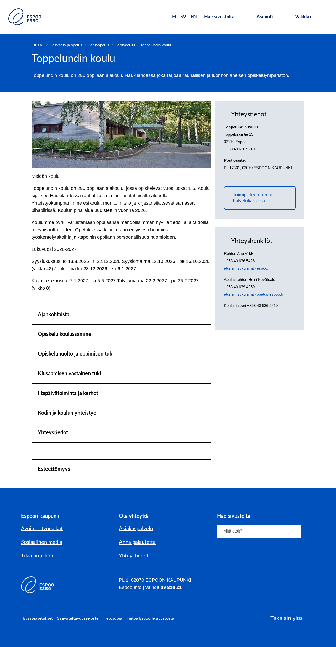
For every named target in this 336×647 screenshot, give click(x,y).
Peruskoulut (125, 45)
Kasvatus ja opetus (66, 45)
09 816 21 (171, 587)
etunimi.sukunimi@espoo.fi (247, 268)
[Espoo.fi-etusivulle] (24, 16)
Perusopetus (98, 45)
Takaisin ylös (286, 618)
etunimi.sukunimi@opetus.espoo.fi (253, 294)
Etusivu (38, 45)
